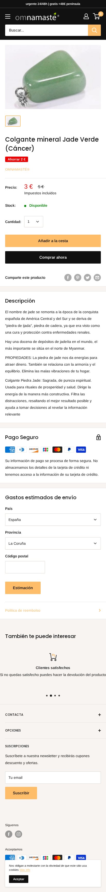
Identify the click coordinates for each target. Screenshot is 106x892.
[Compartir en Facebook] (68, 277)
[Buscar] (94, 30)
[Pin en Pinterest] (77, 277)
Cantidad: (13, 222)
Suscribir (21, 793)
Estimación (23, 588)
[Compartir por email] (97, 277)
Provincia (13, 532)
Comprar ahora (53, 257)
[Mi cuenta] (86, 16)
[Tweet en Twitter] (87, 277)
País (9, 508)
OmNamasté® (17, 169)
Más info (25, 869)
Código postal (16, 556)
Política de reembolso (22, 610)
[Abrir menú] (7, 16)
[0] (96, 16)
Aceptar (18, 879)
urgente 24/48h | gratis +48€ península (53, 4)
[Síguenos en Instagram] (18, 834)
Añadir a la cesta (53, 241)
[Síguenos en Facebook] (8, 834)
